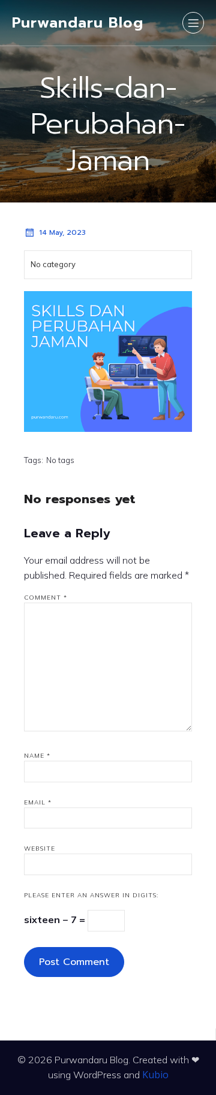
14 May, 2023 (62, 232)
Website (39, 848)
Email (38, 802)
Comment (45, 597)
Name (37, 756)
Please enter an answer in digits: (91, 895)
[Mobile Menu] (193, 23)
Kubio (155, 1074)
